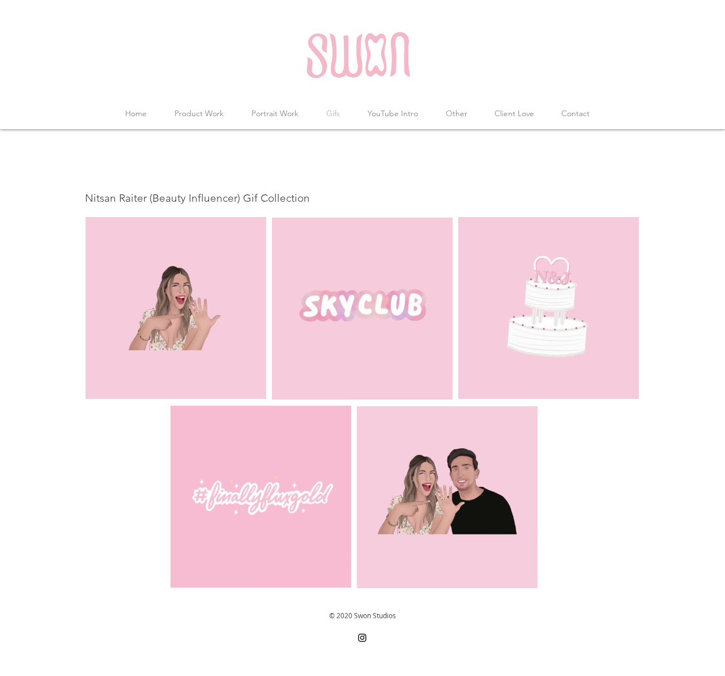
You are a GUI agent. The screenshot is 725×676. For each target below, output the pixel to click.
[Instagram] (362, 637)
